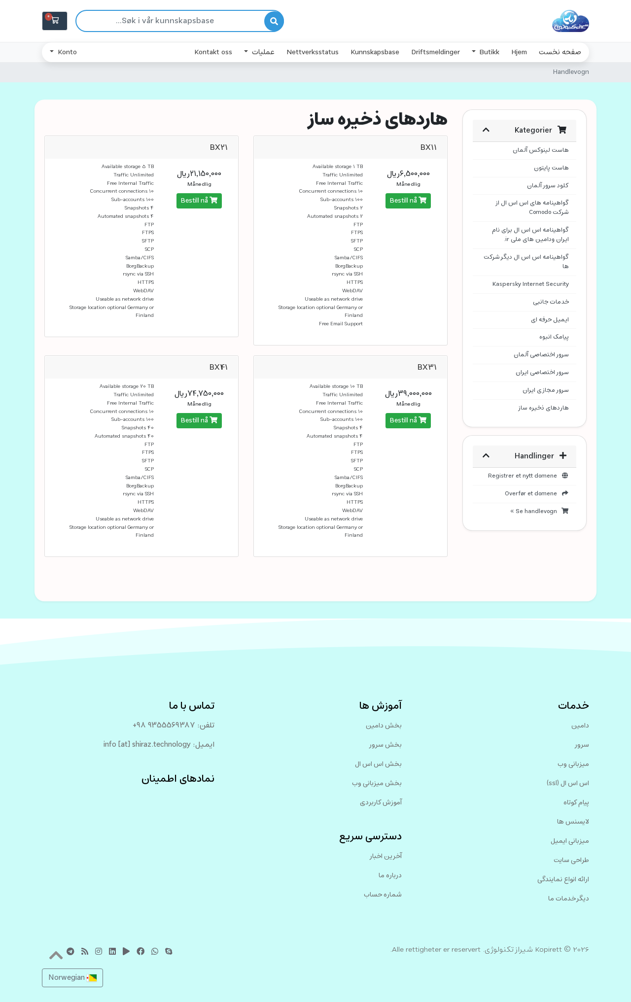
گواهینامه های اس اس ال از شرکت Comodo (532, 208)
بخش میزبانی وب (377, 783)
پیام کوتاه (576, 802)
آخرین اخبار (385, 856)
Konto (66, 52)
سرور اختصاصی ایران (542, 372)
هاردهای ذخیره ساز (543, 408)
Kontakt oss (213, 52)
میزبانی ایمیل (570, 841)
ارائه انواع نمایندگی (563, 879)
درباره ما (390, 875)
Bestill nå (404, 201)
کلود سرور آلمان (548, 185)
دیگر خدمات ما (568, 899)
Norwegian (67, 978)
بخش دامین (384, 726)
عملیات (262, 52)
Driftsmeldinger (435, 52)
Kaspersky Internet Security (530, 284)
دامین (580, 726)
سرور (581, 745)
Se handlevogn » (535, 511)
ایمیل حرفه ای (550, 319)
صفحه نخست (560, 52)
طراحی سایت (571, 860)
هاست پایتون (551, 168)
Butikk (488, 52)
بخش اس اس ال (378, 764)
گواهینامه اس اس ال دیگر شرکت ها (526, 262)
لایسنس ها (573, 822)
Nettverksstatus (312, 52)
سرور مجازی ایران (546, 390)
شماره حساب (383, 895)
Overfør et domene (533, 493)
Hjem (519, 52)
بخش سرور (385, 745)
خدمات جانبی (551, 302)
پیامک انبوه (554, 337)
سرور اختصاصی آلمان (541, 354)
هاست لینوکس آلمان (541, 150)
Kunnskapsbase (375, 52)
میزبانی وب (573, 764)
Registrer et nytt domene (524, 476)
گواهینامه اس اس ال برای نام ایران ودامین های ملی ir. (530, 235)
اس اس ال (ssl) (568, 783)
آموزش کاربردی (381, 802)
